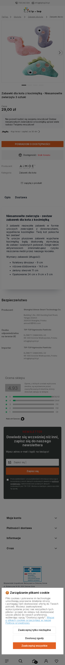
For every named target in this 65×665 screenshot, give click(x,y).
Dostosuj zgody (34, 638)
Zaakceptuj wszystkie (34, 645)
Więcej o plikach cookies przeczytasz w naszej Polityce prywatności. (29, 620)
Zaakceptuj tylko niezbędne (34, 629)
